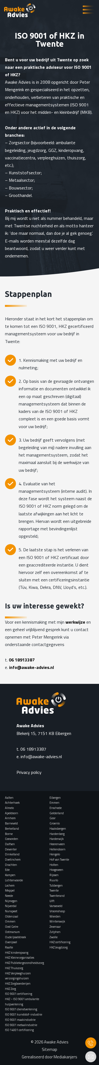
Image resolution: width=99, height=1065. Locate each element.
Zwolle (53, 937)
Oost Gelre (11, 926)
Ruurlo (54, 880)
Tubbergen (56, 885)
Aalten (9, 797)
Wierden (55, 916)
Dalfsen (10, 844)
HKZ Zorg (10, 989)
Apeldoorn (11, 813)
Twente (54, 890)
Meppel (10, 890)
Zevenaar (55, 926)
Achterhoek (12, 802)
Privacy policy (29, 772)
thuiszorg (76, 157)
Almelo (9, 808)
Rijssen (54, 875)
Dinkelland (12, 854)
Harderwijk (57, 839)
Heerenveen (57, 844)
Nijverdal (10, 906)
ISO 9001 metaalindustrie (21, 1025)
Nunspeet (11, 911)
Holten (54, 865)
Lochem (10, 885)
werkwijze (75, 622)
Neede (9, 895)
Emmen (54, 802)
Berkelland (12, 828)
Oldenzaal (11, 916)
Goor (53, 818)
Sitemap (49, 1049)
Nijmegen (11, 901)
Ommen (10, 921)
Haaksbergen (58, 828)
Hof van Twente (59, 859)
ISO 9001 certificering (18, 994)
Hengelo (55, 854)
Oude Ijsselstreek (15, 937)
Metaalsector (21, 180)
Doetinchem (13, 859)
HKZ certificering (60, 942)
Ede (7, 870)
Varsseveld (56, 906)
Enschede (56, 808)
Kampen (10, 875)
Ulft (52, 901)
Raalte (9, 947)
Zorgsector (19, 142)
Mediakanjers (65, 1057)
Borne (9, 834)
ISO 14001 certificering (19, 1030)
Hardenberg (57, 834)
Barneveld (11, 823)
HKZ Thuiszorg (14, 968)
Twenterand (57, 895)
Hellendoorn (57, 849)
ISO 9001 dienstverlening (21, 1009)
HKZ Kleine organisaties (19, 957)
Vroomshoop (57, 911)
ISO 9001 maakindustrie (20, 1019)
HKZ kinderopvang (16, 952)
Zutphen (55, 932)
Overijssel (11, 942)
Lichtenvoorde (14, 880)
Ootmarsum (12, 932)
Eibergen (55, 797)
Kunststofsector (25, 172)
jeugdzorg (37, 150)
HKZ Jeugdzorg (59, 947)
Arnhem (10, 818)
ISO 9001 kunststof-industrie (23, 1014)
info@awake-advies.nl (31, 667)
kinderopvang (71, 150)
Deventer (11, 849)
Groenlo (55, 823)
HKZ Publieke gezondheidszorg (24, 963)
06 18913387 (22, 660)
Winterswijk (57, 921)
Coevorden (11, 839)
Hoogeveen (56, 870)
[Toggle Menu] (88, 10)
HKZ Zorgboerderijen (18, 983)
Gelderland (57, 813)
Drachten (11, 865)
